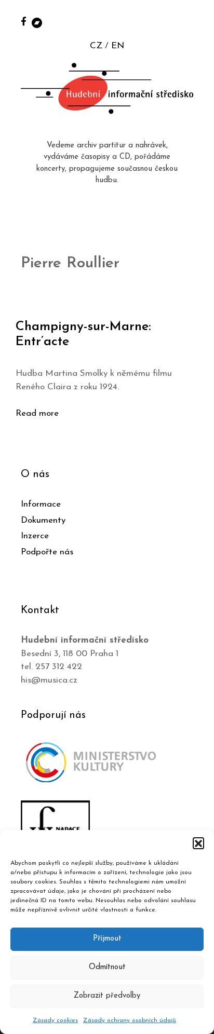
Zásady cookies (55, 1020)
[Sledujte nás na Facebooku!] (23, 21)
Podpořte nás (47, 552)
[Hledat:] (195, 21)
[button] (198, 843)
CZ (96, 46)
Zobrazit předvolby (107, 996)
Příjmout (107, 939)
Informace (41, 504)
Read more (37, 413)
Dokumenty (43, 520)
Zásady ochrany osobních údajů (129, 1020)
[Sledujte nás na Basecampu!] (37, 22)
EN (117, 46)
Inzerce (35, 536)
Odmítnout (107, 967)
